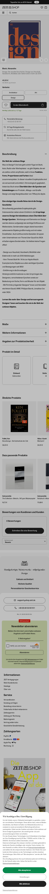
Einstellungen (24, 877)
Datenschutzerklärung (10, 890)
